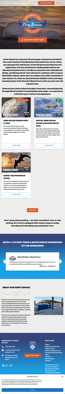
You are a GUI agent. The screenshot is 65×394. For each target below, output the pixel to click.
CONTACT (48, 361)
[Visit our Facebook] (3, 366)
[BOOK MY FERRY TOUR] (32, 35)
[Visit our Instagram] (7, 366)
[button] (62, 376)
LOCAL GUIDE (49, 358)
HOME (47, 344)
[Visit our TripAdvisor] (10, 366)
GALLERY (48, 356)
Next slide (60, 261)
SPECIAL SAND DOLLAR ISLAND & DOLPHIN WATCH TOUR (47, 123)
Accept (32, 390)
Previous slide (5, 261)
